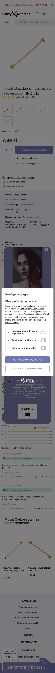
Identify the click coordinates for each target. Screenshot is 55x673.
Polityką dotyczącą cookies (32, 309)
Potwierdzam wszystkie (27, 359)
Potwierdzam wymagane (27, 368)
